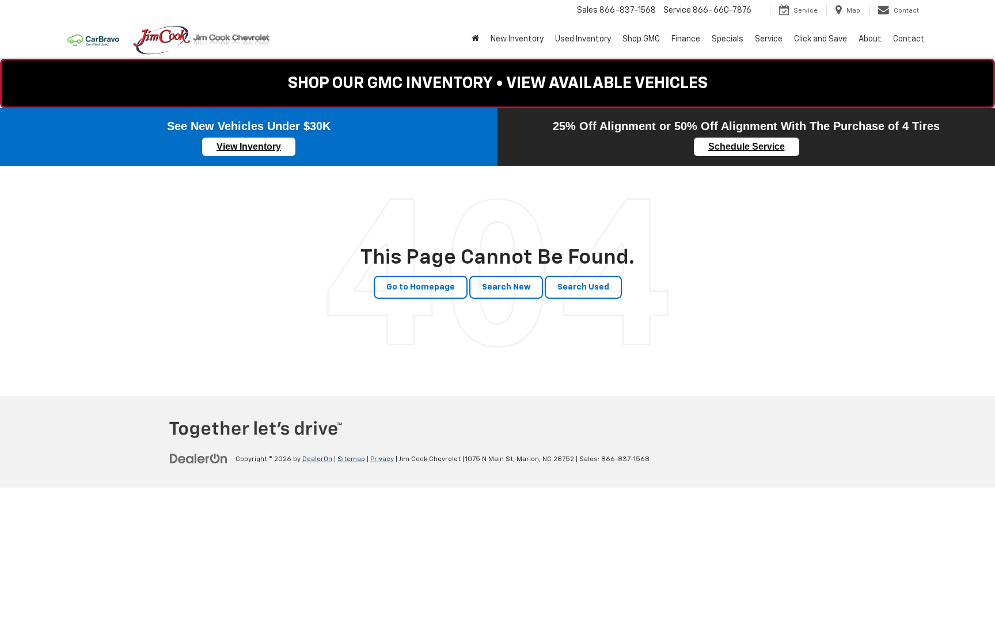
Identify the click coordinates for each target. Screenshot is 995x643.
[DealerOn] (198, 459)
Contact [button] (909, 39)
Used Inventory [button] (583, 39)
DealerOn (317, 459)
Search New (506, 287)
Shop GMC (641, 39)
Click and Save (820, 39)
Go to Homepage (420, 287)
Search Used (583, 287)
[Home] (475, 39)
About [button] (870, 39)
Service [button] (769, 39)
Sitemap (351, 459)
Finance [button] (685, 39)
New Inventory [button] (517, 39)
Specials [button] (727, 39)
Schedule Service (746, 146)
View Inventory (249, 146)
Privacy (382, 459)
